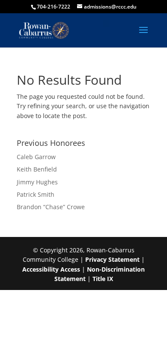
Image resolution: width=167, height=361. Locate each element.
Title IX (102, 279)
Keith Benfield (37, 169)
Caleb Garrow (36, 157)
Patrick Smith (35, 194)
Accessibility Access (51, 269)
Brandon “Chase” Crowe (51, 207)
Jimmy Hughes (37, 182)
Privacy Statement (112, 259)
